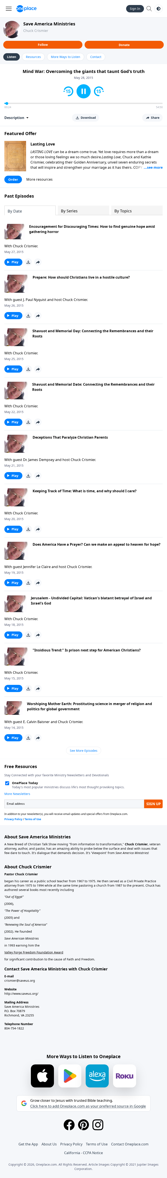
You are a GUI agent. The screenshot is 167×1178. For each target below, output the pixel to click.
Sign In (135, 9)
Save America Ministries (49, 24)
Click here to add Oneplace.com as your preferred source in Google (88, 1106)
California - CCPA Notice (83, 1152)
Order (13, 179)
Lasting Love (42, 144)
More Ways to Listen (65, 57)
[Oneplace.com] (26, 8)
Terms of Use (97, 1144)
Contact (95, 57)
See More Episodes (83, 750)
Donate (124, 45)
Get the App (28, 1144)
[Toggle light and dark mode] (158, 9)
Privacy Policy (71, 1144)
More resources (39, 179)
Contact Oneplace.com (130, 1144)
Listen (11, 57)
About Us (49, 1144)
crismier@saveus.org (19, 980)
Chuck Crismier (35, 30)
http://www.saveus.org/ (21, 993)
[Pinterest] (83, 1124)
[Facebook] (69, 1124)
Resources (33, 57)
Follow (43, 45)
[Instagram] (97, 1124)
